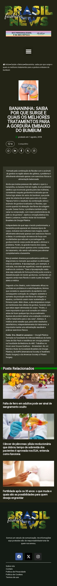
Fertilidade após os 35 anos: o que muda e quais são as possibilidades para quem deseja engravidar (27, 494)
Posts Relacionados (18, 368)
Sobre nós (10, 566)
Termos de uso (12, 577)
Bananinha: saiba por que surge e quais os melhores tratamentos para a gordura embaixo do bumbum (28, 119)
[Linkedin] (15, 150)
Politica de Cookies (14, 574)
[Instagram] (34, 150)
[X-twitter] (28, 556)
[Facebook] (21, 150)
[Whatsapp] (8, 150)
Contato (9, 569)
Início (7, 64)
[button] (28, 51)
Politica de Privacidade (16, 572)
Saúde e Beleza (17, 64)
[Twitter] (27, 150)
